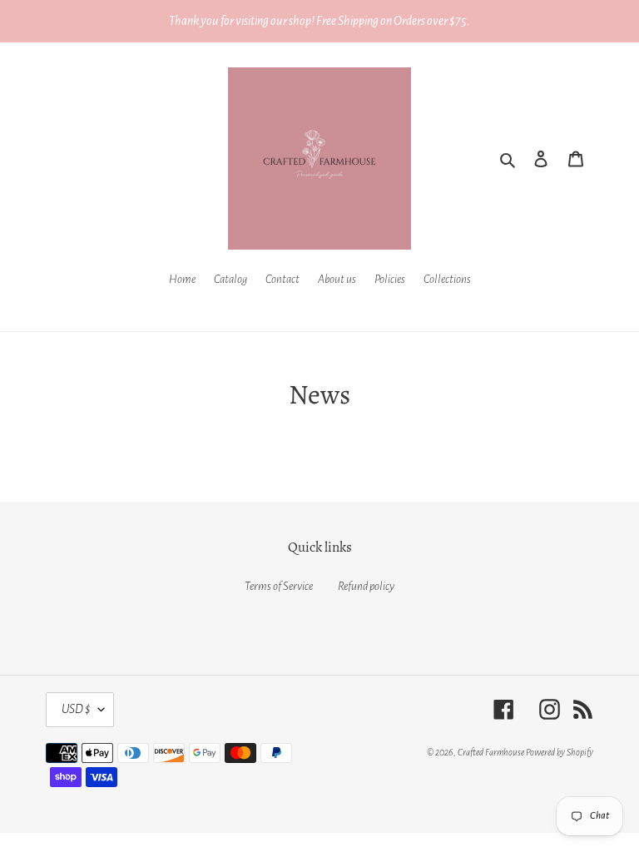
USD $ (76, 709)
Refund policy (366, 586)
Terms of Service (279, 586)
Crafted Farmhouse (491, 752)
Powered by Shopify (559, 752)
